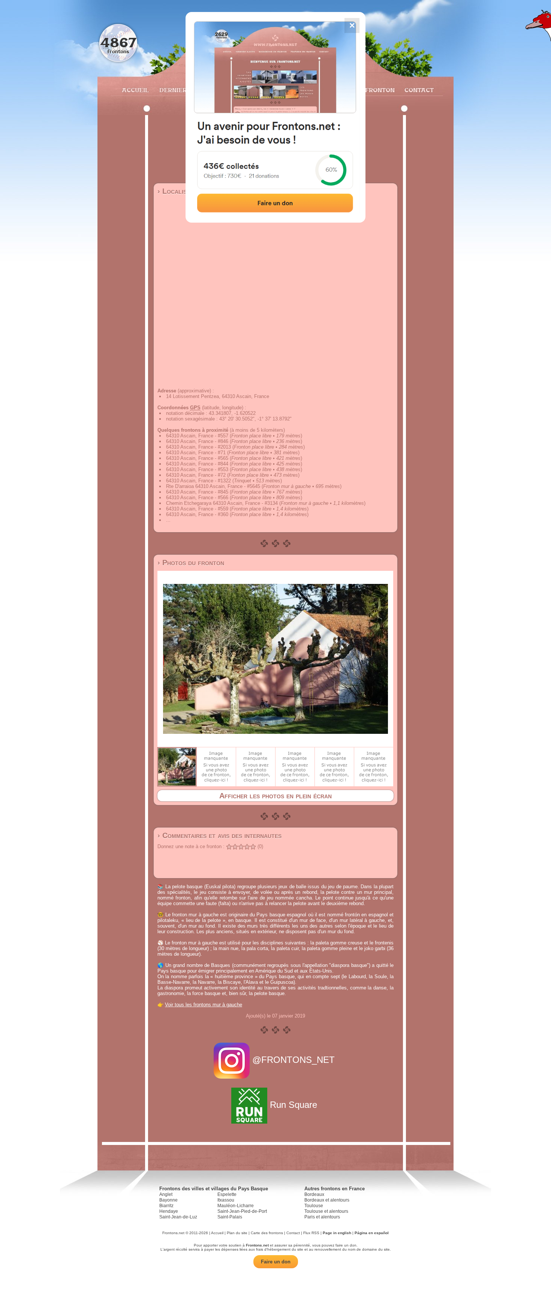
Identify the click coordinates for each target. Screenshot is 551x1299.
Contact (418, 90)
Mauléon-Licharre (235, 1205)
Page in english (337, 1233)
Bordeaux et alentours (326, 1200)
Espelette (227, 1194)
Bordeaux (314, 1194)
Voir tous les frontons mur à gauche (203, 1004)
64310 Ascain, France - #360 (197, 514)
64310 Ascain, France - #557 (197, 435)
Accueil (135, 90)
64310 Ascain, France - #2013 (198, 447)
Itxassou (225, 1200)
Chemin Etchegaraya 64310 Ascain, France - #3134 (222, 503)
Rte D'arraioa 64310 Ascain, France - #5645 (213, 486)
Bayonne (168, 1200)
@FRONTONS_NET (293, 1060)
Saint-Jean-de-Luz (178, 1217)
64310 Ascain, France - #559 (197, 509)
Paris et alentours (322, 1217)
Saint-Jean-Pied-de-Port (242, 1211)
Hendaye (168, 1211)
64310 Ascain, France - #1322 (198, 480)
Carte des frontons (267, 1233)
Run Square (293, 1105)
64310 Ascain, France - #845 (197, 492)
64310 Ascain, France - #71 (196, 452)
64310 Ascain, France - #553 (197, 469)
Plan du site (237, 1233)
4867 (118, 42)
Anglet (165, 1194)
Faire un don (275, 1262)
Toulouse (313, 1205)
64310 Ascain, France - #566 (197, 497)
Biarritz (166, 1205)
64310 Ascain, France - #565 (197, 458)
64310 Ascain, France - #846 (197, 441)
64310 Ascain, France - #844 (197, 464)
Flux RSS (311, 1233)
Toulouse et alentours (326, 1211)
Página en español (372, 1233)
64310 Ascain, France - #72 (196, 475)
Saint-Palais (229, 1217)
